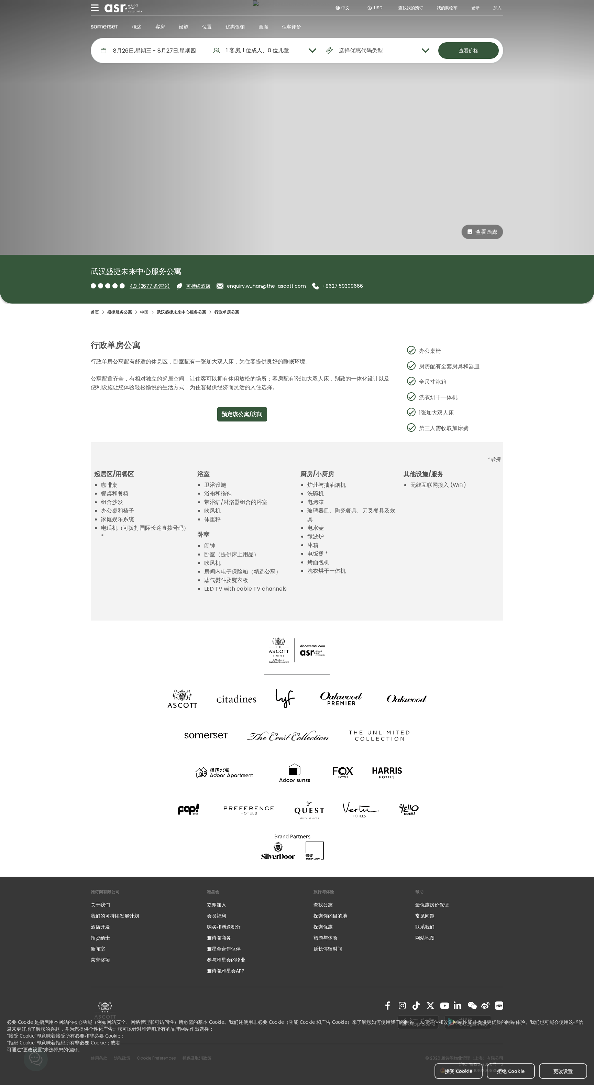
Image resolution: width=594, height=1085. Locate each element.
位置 (207, 26)
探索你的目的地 (330, 915)
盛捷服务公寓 (119, 312)
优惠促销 (235, 26)
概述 (137, 26)
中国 (144, 312)
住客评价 (291, 26)
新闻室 (98, 948)
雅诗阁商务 (219, 937)
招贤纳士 (100, 937)
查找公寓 (323, 904)
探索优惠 (323, 926)
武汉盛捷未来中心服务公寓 (181, 312)
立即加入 (216, 904)
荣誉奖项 (100, 959)
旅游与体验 (326, 937)
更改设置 (563, 1071)
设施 (183, 26)
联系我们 (424, 926)
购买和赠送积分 (224, 926)
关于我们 (100, 904)
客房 (160, 26)
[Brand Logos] (182, 699)
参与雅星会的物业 (226, 959)
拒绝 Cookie (511, 1071)
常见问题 (424, 915)
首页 (95, 312)
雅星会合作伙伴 (224, 948)
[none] (142, 904)
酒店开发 (100, 926)
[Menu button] (95, 8)
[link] (389, 1005)
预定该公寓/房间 (242, 414)
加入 (497, 8)
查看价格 (468, 50)
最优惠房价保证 (432, 904)
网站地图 (424, 937)
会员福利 (216, 915)
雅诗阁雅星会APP (225, 970)
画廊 (263, 26)
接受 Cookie (458, 1071)
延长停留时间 (328, 948)
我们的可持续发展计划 (115, 915)
